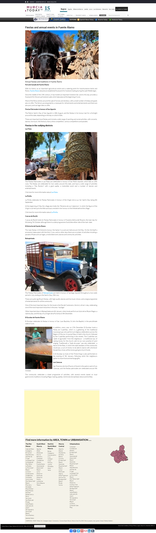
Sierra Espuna (41, 483)
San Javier (112, 9)
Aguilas (39, 449)
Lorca (90, 9)
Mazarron (39, 473)
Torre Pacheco (30, 515)
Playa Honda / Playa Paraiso (29, 490)
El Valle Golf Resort (62, 461)
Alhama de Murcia (78, 9)
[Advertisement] (61, 412)
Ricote (60, 483)
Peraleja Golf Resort (62, 480)
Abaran (61, 451)
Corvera (61, 458)
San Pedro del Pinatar (30, 501)
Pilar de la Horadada (28, 486)
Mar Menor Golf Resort (30, 482)
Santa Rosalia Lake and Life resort (29, 506)
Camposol (39, 458)
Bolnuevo (39, 456)
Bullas (49, 451)
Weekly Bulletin (108, 520)
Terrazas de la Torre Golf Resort (29, 511)
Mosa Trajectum (63, 475)
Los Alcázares (97, 9)
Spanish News (93, 15)
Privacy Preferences (40, 526)
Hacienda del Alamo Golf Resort (40, 468)
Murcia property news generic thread (93, 520)
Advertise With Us (150, 525)
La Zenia (72, 503)
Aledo (38, 451)
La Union (28, 472)
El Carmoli (29, 453)
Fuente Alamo (41, 464)
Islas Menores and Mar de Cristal (30, 456)
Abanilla (61, 449)
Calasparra (51, 453)
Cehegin (50, 459)
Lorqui (60, 470)
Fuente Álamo (35, 91)
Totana (38, 485)
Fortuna (50, 462)
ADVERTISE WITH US (41, 2)
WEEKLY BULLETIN (51, 2)
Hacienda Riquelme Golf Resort (63, 466)
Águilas (70, 9)
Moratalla (50, 466)
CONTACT (32, 2)
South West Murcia (41, 445)
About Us (143, 525)
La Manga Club (30, 460)
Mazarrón (105, 9)
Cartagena (29, 451)
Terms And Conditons (123, 525)
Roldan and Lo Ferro (30, 495)
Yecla (49, 470)
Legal (138, 525)
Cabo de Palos (30, 449)
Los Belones (29, 475)
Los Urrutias (29, 479)
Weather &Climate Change (40, 15)
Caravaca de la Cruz (52, 456)
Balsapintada (48, 293)
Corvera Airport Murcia (65, 520)
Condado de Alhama (40, 461)
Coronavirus (56, 520)
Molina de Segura (61, 472)
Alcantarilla (62, 453)
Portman (28, 492)
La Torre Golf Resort (29, 469)
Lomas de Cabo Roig (74, 506)
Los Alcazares (29, 473)
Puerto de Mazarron (39, 476)
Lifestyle (70, 15)
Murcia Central (61, 445)
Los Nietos (29, 477)
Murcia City (62, 477)
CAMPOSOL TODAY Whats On (34, 520)
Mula (49, 468)
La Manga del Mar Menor (29, 463)
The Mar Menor (29, 445)
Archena (61, 455)
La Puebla (28, 466)
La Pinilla (54, 212)
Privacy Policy (132, 525)
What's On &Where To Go (50, 15)
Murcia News (30, 15)
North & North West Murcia (52, 446)
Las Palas (54, 192)
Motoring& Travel (61, 15)
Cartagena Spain (47, 520)
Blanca (61, 456)
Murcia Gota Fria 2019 (78, 520)
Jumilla (86, 9)
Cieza (49, 461)
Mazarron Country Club (74, 483)
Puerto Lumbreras (40, 480)
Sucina (60, 485)
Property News (81, 15)
